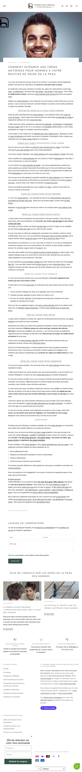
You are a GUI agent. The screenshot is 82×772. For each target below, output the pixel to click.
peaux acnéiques (58, 490)
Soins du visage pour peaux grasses (41, 194)
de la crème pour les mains (42, 499)
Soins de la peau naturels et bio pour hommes (50, 752)
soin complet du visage (57, 485)
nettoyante (24, 435)
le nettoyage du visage (64, 117)
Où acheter (7, 672)
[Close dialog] (31, 736)
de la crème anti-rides (51, 238)
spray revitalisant (16, 136)
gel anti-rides (41, 226)
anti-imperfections (31, 490)
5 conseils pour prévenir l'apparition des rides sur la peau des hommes (22, 610)
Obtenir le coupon (18, 761)
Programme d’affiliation (11, 676)
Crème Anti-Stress (59, 264)
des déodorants (58, 499)
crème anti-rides (36, 120)
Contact (5, 669)
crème (39, 248)
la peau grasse (23, 198)
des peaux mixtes (44, 438)
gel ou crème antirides (46, 305)
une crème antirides (23, 150)
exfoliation (48, 127)
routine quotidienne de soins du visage (54, 444)
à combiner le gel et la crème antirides (44, 252)
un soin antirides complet (31, 262)
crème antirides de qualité (31, 165)
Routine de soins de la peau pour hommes (41, 111)
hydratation (58, 158)
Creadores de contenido (11, 697)
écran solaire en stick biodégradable (45, 492)
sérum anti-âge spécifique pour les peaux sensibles (44, 403)
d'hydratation (16, 173)
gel (26, 248)
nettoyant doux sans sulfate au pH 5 (46, 134)
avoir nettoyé (54, 154)
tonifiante (33, 435)
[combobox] (53, 769)
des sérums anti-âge (61, 487)
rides (49, 187)
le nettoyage (47, 124)
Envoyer (15, 561)
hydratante (42, 435)
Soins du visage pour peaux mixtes (41, 214)
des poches (48, 92)
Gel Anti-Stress (41, 264)
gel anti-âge (21, 207)
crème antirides (22, 101)
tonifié (63, 154)
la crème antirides (14, 468)
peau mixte (30, 285)
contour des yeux (52, 183)
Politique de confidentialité (44, 528)
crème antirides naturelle (29, 341)
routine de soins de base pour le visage (46, 147)
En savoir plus (8, 629)
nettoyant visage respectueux (28, 308)
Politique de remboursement (13, 693)
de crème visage (40, 432)
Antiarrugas (25, 62)
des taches (39, 92)
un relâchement (18, 92)
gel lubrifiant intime (43, 502)
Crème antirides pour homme (13, 680)
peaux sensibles (45, 490)
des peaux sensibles (37, 440)
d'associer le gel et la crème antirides (55, 236)
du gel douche (61, 497)
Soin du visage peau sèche (41, 315)
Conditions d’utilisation (11, 690)
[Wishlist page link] (77, 6)
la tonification (57, 124)
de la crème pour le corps (23, 499)
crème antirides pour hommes (45, 94)
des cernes (59, 92)
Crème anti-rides (27, 143)
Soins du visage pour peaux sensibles (41, 361)
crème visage (27, 139)
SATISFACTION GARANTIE (41, 644)
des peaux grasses (29, 438)
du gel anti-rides (31, 238)
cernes (48, 487)
